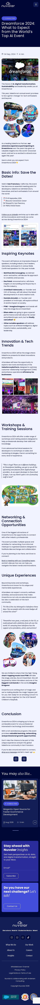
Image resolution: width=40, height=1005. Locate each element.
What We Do (11, 945)
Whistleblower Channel (20, 967)
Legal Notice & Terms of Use (20, 973)
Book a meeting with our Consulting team (18, 560)
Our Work (29, 945)
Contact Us (12, 906)
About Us (11, 950)
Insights (10, 956)
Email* (7, 868)
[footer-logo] (20, 924)
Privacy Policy (20, 970)
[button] (16, 830)
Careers (29, 950)
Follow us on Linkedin (10, 214)
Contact (29, 956)
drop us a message (9, 752)
